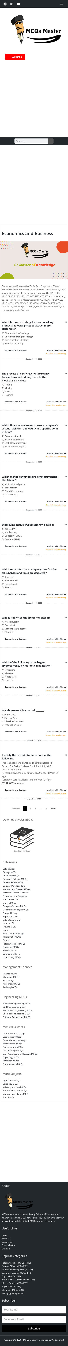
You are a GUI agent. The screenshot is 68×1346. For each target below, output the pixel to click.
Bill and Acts (9, 868)
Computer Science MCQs (15, 879)
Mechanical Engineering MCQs (18, 1010)
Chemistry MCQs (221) (13, 1289)
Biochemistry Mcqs (12, 1036)
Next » (53, 808)
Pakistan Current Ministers (16, 892)
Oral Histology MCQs (13, 1050)
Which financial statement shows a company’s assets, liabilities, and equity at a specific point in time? (30, 429)
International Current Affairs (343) (18, 1279)
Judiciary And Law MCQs (14, 1087)
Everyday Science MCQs (14, 906)
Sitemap (6, 1248)
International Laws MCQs (15, 1090)
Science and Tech (11, 953)
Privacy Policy (8, 1245)
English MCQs (9, 902)
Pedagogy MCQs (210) (12, 1293)
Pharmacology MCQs (13, 1064)
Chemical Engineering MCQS (17, 1013)
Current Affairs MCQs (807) (15, 1266)
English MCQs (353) (11, 1276)
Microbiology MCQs (12, 1043)
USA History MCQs (12, 957)
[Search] (51, 141)
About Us (6, 1238)
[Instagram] (11, 4)
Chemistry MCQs (11, 875)
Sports (6, 930)
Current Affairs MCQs (13, 882)
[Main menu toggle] (61, 4)
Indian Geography (11, 919)
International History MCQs (16, 1094)
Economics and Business (16, 350)
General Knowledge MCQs (15, 909)
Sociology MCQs (10, 1083)
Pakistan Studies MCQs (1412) (16, 1262)
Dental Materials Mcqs (14, 1033)
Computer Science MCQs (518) (17, 1272)
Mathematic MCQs (12, 936)
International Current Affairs (16, 889)
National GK (8, 923)
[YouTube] (18, 4)
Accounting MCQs (11, 983)
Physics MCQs (9, 950)
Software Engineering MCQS (16, 1017)
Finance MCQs (10, 973)
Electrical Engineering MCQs (16, 1003)
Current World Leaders (14, 885)
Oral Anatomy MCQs (13, 1047)
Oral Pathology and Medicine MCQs (20, 1053)
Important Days (10, 916)
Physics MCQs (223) (11, 1286)
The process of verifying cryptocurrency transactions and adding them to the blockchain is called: (26, 377)
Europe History (10, 913)
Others (6, 940)
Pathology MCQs (11, 1060)
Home (5, 1235)
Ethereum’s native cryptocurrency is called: (28, 524)
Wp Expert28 (57, 1339)
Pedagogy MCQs (11, 947)
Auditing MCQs (10, 987)
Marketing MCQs (11, 976)
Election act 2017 (11, 899)
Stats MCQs (8, 1097)
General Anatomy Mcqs (14, 1040)
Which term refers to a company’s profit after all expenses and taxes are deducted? (29, 571)
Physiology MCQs (11, 1057)
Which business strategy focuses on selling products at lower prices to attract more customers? (27, 325)
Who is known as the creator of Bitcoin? (26, 617)
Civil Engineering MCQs (14, 1006)
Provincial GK (9, 926)
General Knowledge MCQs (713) (17, 1269)
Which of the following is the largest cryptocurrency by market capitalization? (27, 664)
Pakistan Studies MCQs (14, 943)
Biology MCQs (9, 872)
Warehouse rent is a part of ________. (23, 710)
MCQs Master (30, 1339)
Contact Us (7, 1241)
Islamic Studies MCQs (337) (15, 1283)
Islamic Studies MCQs (13, 933)
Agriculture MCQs (11, 1080)
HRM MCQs (8, 980)
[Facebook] (5, 4)
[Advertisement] (34, 97)
